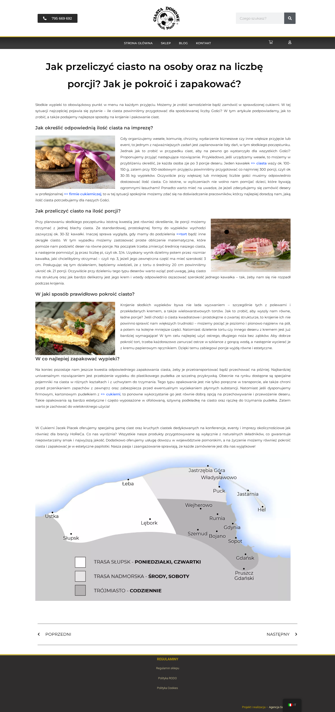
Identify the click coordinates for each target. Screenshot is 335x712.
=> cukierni (110, 394)
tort (183, 234)
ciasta (261, 163)
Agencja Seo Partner (282, 707)
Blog (183, 43)
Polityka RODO (167, 678)
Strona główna (138, 43)
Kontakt (203, 43)
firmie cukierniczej (85, 194)
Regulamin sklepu (167, 668)
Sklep (166, 43)
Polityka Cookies (167, 688)
